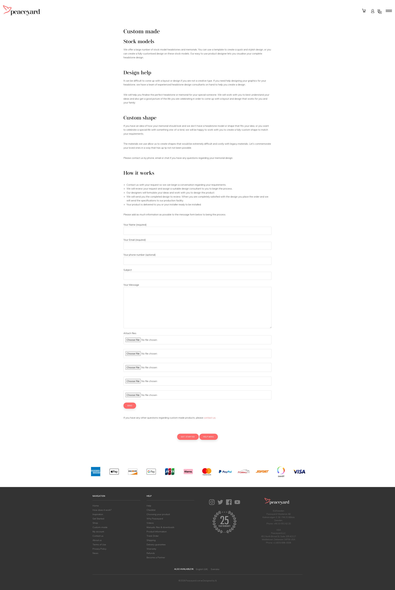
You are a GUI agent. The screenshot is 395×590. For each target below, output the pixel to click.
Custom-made (100, 527)
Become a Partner (156, 557)
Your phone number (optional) (139, 254)
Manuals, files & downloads (160, 527)
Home (96, 505)
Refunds (151, 553)
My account (98, 531)
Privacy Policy (99, 548)
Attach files (129, 333)
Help (149, 505)
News (95, 553)
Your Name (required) (135, 224)
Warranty (151, 548)
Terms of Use (99, 544)
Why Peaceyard (155, 518)
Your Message (131, 284)
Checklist (151, 510)
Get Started (98, 518)
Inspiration (98, 514)
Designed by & (210, 580)
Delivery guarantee (156, 544)
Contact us (98, 535)
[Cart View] (364, 10)
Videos (150, 523)
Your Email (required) (134, 239)
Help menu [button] (208, 437)
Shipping (151, 540)
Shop (95, 523)
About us (97, 540)
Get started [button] (188, 437)
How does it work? (102, 510)
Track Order (153, 535)
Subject (127, 269)
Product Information (157, 531)
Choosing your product (158, 514)
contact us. (210, 417)
